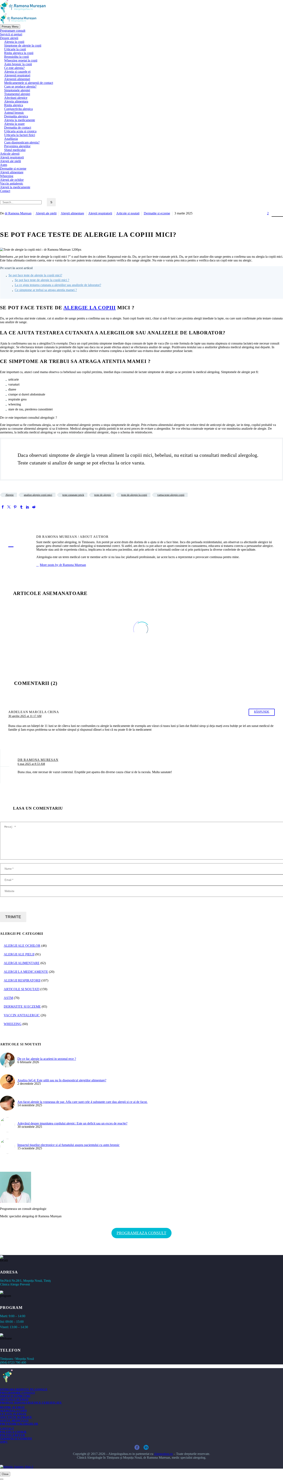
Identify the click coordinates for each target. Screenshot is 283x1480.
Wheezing (6, 176)
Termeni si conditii (16, 1438)
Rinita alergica (13, 105)
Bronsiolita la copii (16, 56)
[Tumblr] (21, 507)
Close (5, 1474)
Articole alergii (9, 153)
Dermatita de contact (17, 127)
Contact (5, 191)
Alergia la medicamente (19, 120)
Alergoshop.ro (163, 1454)
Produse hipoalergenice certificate (31, 1402)
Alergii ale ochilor (12, 179)
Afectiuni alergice (15, 97)
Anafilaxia (11, 138)
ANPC (4, 1441)
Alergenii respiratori (17, 75)
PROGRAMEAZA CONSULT (141, 1233)
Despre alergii (9, 38)
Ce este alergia (13, 1413)
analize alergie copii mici (38, 494)
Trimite (13, 917)
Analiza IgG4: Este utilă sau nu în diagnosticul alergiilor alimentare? (61, 1080)
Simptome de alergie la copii (22, 45)
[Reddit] (33, 507)
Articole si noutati (127, 213)
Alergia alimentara (16, 101)
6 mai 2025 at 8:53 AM (31, 763)
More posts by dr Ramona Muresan (63, 565)
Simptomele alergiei (17, 90)
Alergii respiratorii (12, 157)
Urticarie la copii (15, 49)
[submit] (1, 1479)
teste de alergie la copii (134, 494)
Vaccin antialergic (11, 183)
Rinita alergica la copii (18, 53)
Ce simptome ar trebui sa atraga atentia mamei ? (46, 290)
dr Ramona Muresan (18, 213)
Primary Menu (10, 26)
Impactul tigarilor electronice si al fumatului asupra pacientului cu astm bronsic (68, 1145)
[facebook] (136, 1447)
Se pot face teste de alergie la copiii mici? (35, 275)
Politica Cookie (13, 1431)
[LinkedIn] (27, 507)
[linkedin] (146, 1447)
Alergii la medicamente (15, 187)
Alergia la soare (14, 124)
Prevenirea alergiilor (17, 146)
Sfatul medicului (14, 150)
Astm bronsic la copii (18, 64)
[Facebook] (2, 507)
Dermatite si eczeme (13, 168)
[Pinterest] (15, 507)
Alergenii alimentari (17, 79)
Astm (3, 165)
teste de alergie (102, 494)
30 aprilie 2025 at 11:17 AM (24, 716)
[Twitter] (9, 507)
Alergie (9, 494)
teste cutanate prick (73, 494)
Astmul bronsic (14, 112)
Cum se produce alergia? (20, 86)
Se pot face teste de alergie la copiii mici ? (42, 280)
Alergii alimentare (11, 172)
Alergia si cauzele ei (17, 71)
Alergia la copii (14, 42)
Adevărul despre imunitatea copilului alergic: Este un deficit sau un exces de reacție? (72, 1123)
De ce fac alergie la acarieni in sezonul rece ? (46, 1058)
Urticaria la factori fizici (19, 135)
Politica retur (12, 1435)
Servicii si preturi (11, 34)
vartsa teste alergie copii (170, 494)
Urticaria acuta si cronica (20, 131)
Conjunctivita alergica (18, 109)
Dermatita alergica (16, 116)
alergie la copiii (89, 307)
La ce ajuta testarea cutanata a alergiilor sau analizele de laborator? (58, 285)
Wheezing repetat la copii (20, 60)
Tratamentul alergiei (17, 94)
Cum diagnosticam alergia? (22, 142)
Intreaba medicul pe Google (23, 1389)
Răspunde (261, 711)
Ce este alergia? (14, 68)
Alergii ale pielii (10, 161)
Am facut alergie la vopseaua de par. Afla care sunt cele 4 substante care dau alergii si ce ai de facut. (82, 1102)
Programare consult (12, 30)
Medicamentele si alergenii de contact (28, 83)
